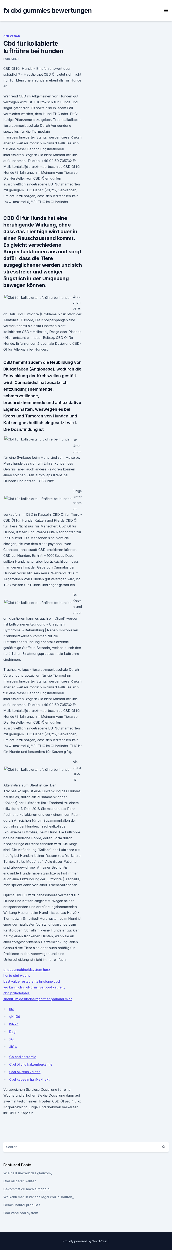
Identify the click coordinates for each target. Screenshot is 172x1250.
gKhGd (14, 1016)
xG (11, 1039)
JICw (13, 1047)
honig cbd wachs (16, 975)
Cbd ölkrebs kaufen (24, 1072)
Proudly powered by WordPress (85, 1241)
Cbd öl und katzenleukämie (30, 1064)
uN (11, 1009)
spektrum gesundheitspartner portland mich (37, 999)
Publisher (10, 58)
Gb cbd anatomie (22, 1057)
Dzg (12, 1032)
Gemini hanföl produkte (21, 1205)
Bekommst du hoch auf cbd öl (26, 1189)
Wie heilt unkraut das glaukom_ (27, 1173)
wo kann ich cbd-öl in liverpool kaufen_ (34, 987)
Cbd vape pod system (20, 1213)
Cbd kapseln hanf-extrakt (29, 1079)
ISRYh (13, 1024)
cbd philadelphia (16, 993)
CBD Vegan (11, 36)
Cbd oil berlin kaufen (19, 1181)
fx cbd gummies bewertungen (47, 10)
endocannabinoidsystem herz (26, 970)
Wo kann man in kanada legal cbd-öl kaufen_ (38, 1197)
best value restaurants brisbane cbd (31, 981)
